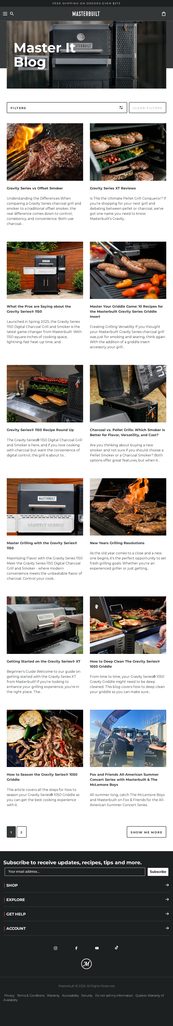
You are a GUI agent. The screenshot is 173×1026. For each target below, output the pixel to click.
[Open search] (11, 13)
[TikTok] (117, 948)
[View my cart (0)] (163, 14)
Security (87, 995)
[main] (86, 425)
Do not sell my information (114, 995)
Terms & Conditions (31, 995)
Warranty (53, 995)
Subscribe (158, 872)
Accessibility (71, 995)
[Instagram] (55, 948)
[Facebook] (76, 948)
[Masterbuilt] (86, 14)
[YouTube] (96, 948)
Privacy (9, 995)
